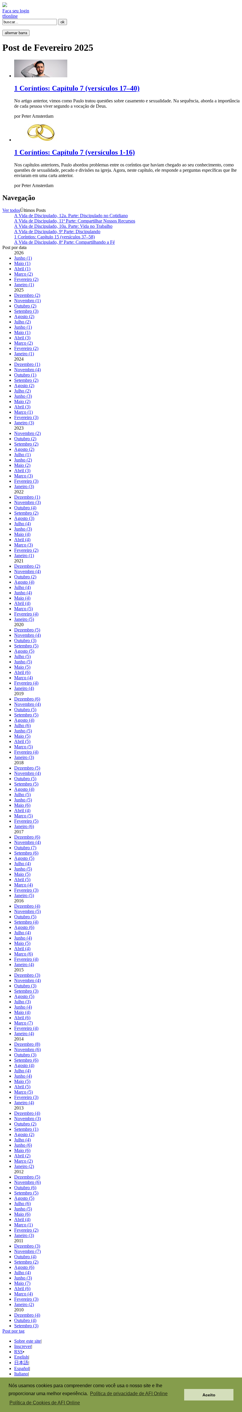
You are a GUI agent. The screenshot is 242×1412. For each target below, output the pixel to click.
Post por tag (13, 1331)
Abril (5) (22, 741)
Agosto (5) (24, 651)
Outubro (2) (25, 305)
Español (21, 1368)
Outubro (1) (25, 374)
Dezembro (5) (27, 629)
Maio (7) (22, 1283)
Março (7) (23, 1022)
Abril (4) (22, 539)
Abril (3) (22, 337)
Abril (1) (22, 268)
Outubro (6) (25, 1187)
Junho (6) (23, 1145)
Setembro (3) (26, 311)
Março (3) (23, 475)
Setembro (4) (26, 922)
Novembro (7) (27, 1251)
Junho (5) (23, 661)
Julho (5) (22, 656)
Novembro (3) (27, 502)
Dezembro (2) (27, 295)
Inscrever (22, 1346)
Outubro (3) (25, 640)
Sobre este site (27, 1341)
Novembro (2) (27, 433)
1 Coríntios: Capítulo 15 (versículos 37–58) (54, 236)
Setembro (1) (26, 1129)
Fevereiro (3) (26, 417)
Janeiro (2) (24, 1166)
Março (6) (23, 953)
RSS (18, 1351)
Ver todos (11, 210)
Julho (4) (22, 523)
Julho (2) (22, 321)
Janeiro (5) (24, 619)
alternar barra (16, 33)
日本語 (21, 1362)
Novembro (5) (27, 911)
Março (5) (23, 608)
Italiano (21, 1373)
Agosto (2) (24, 316)
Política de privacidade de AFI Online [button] (129, 1393)
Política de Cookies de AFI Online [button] (44, 1402)
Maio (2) (22, 401)
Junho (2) (23, 459)
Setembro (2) (26, 380)
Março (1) (23, 412)
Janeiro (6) (24, 826)
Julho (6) (22, 725)
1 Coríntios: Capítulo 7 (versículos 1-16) (74, 152)
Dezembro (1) (27, 364)
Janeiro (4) (24, 688)
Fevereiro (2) (26, 279)
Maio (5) (22, 667)
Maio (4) (22, 534)
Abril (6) (22, 672)
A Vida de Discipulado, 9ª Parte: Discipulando (57, 231)
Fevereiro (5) (26, 821)
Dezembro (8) (27, 1044)
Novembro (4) (27, 369)
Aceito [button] (208, 1395)
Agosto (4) (24, 582)
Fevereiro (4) (26, 613)
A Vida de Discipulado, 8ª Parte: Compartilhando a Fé (64, 242)
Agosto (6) (24, 927)
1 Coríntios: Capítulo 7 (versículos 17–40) (77, 88)
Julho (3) (22, 1001)
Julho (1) (22, 454)
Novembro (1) (27, 300)
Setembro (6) (26, 852)
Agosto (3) (24, 518)
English (21, 1356)
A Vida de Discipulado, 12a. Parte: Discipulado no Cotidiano (71, 215)
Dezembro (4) (27, 906)
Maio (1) (22, 263)
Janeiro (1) (24, 284)
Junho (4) (23, 592)
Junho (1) (23, 258)
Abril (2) (22, 1155)
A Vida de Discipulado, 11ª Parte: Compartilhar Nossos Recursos (74, 220)
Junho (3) (23, 396)
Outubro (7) (25, 847)
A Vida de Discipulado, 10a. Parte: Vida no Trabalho (63, 226)
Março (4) (23, 677)
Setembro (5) (26, 645)
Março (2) (23, 273)
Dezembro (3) (27, 975)
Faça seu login (15, 10)
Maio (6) (22, 805)
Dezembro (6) (27, 698)
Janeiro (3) (24, 422)
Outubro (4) (25, 507)
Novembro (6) (27, 1049)
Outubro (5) (25, 709)
